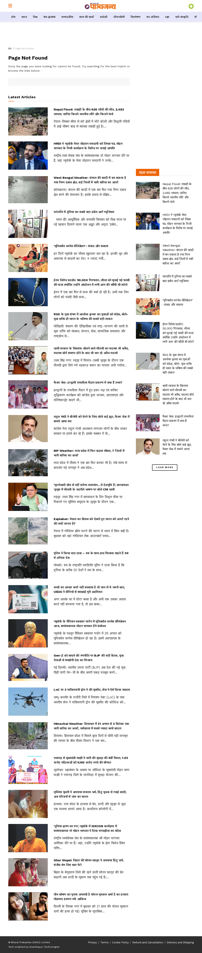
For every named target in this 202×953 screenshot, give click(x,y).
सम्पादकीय (67, 16)
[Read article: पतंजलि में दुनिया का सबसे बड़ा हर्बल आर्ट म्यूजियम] (28, 224)
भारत (24, 16)
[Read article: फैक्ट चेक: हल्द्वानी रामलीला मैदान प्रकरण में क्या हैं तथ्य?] (28, 394)
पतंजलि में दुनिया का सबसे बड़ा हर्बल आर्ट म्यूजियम (84, 212)
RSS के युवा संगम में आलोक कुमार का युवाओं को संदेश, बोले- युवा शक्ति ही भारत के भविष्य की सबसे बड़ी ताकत (178, 363)
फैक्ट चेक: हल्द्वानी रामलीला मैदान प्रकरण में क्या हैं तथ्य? (88, 382)
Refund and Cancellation (147, 942)
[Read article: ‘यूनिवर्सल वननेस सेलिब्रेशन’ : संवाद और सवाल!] (28, 258)
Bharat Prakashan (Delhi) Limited (30, 942)
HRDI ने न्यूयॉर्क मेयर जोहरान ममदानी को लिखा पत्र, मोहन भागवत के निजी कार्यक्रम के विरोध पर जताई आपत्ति (178, 223)
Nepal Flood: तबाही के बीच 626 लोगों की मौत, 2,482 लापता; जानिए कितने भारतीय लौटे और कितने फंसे (177, 193)
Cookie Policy (120, 942)
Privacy (92, 942)
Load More (164, 467)
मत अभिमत (152, 16)
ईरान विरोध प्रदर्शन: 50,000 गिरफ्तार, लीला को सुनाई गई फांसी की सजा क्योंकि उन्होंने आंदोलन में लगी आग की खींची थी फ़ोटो (178, 333)
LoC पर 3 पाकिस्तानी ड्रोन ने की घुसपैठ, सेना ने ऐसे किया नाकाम (92, 689)
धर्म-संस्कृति (181, 16)
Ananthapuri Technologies (44, 947)
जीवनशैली (119, 16)
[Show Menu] (10, 6)
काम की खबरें (86, 16)
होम (13, 16)
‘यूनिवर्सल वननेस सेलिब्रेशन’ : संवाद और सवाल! (81, 246)
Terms (104, 942)
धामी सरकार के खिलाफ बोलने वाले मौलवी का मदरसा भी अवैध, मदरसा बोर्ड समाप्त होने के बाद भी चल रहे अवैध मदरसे (178, 394)
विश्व (35, 16)
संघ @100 (49, 16)
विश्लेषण (135, 16)
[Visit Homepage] (100, 6)
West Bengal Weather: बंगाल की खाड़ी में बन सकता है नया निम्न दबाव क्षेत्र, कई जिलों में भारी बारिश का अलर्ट (178, 254)
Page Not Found (24, 48)
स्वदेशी (103, 16)
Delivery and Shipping (180, 942)
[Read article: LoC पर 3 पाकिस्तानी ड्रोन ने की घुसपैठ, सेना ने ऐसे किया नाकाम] (28, 701)
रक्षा (167, 16)
